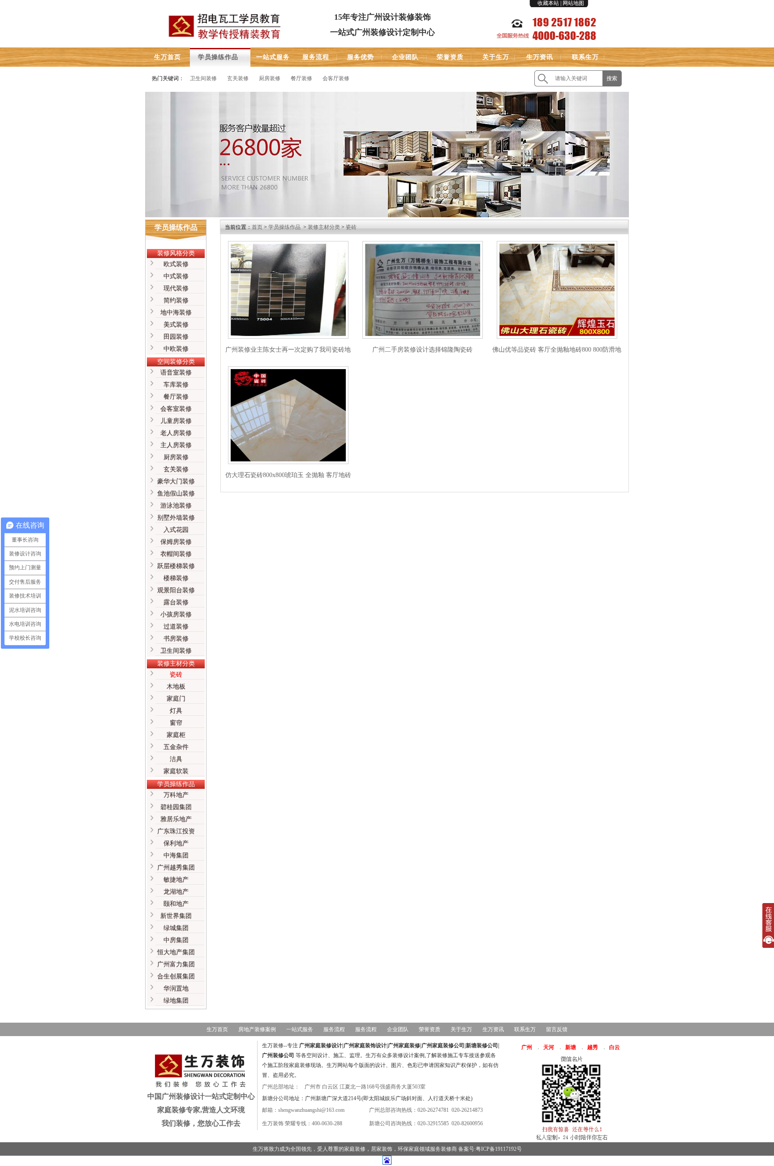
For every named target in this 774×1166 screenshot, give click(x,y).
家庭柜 (176, 734)
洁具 (176, 759)
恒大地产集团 (176, 952)
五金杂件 (176, 747)
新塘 (570, 1047)
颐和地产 (176, 903)
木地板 (176, 686)
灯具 (176, 710)
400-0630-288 (327, 1123)
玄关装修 (238, 78)
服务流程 (315, 57)
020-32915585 (433, 1123)
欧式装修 (176, 264)
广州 (526, 1047)
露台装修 (176, 602)
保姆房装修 (176, 541)
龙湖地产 (176, 891)
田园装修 (176, 336)
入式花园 (176, 529)
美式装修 (176, 324)
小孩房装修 (176, 614)
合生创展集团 (176, 976)
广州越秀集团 (176, 867)
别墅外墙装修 (176, 517)
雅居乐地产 (176, 819)
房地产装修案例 (257, 1029)
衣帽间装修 (176, 554)
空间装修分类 (176, 361)
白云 (614, 1047)
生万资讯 (539, 57)
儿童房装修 (176, 420)
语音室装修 (176, 372)
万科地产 (176, 795)
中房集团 (176, 940)
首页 (257, 227)
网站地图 (573, 3)
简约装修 (176, 300)
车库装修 (176, 384)
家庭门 (176, 698)
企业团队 (405, 57)
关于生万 (495, 57)
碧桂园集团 (176, 807)
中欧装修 (176, 348)
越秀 (592, 1047)
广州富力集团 (176, 964)
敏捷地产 (176, 879)
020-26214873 (467, 1110)
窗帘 (176, 722)
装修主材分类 (176, 663)
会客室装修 (176, 408)
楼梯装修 (176, 578)
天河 (548, 1047)
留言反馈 (557, 1029)
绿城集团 (176, 928)
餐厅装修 (301, 78)
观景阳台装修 (176, 590)
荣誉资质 (450, 57)
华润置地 (176, 988)
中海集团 (176, 855)
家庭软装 (176, 771)
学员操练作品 (218, 57)
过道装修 (176, 626)
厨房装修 (269, 78)
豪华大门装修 (176, 481)
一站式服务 (273, 57)
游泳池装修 (176, 505)
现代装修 (176, 288)
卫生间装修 (203, 78)
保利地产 (176, 843)
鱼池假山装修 (176, 493)
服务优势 (360, 57)
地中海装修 (176, 312)
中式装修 (176, 276)
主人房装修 (176, 445)
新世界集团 (176, 915)
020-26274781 (433, 1110)
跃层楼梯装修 (176, 566)
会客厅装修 (335, 78)
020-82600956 (467, 1123)
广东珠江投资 (176, 831)
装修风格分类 (176, 253)
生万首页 (167, 57)
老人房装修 (176, 433)
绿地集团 (176, 1000)
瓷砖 (176, 674)
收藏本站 (548, 3)
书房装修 (176, 638)
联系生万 (585, 57)
